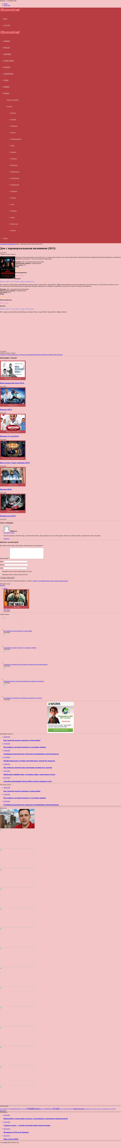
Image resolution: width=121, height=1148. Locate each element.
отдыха (62, 1108)
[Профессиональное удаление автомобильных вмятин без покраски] (13, 679)
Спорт (12, 204)
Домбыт (7, 87)
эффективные (3, 1110)
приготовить (87, 1108)
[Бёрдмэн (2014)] (13, 486)
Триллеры (14, 211)
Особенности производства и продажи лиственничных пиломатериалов (25, 664)
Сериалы (13, 198)
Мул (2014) (7, 610)
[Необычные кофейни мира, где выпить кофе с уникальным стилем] (17, 926)
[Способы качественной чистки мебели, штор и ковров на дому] (17, 946)
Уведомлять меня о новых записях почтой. (15, 574)
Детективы (14, 126)
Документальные (16, 139)
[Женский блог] (10, 11)
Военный (13, 119)
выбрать (5, 1108)
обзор (42, 1108)
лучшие (30, 1108)
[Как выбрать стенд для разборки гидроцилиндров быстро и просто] (17, 1065)
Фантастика (14, 224)
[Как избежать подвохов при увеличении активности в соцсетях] (13, 696)
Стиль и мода (9, 60)
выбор (1, 1108)
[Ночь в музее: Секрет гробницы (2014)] (13, 459)
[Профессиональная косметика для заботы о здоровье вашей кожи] (17, 1025)
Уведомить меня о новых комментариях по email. (17, 571)
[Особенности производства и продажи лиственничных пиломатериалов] (13, 663)
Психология (8, 74)
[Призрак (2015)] (13, 406)
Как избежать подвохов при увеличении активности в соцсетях (23, 698)
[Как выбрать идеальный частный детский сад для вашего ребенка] (17, 1045)
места (37, 1108)
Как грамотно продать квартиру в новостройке (18, 631)
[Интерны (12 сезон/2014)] (13, 432)
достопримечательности (14, 1108)
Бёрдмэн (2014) (6, 489)
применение (99, 1108)
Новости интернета (13, 100)
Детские (13, 132)
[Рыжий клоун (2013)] (13, 512)
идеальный (23, 1108)
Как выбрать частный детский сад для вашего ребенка (20, 647)
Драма (12, 145)
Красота (7, 47)
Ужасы (13, 217)
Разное (6, 93)
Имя (2, 561)
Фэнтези (13, 230)
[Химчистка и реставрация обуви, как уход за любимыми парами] (17, 986)
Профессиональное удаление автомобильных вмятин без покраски (24, 681)
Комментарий (4, 558)
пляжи (66, 1108)
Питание (7, 67)
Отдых (6, 80)
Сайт (1, 568)
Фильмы (9, 106)
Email (2, 565)
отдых (56, 1108)
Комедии (13, 152)
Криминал (14, 158)
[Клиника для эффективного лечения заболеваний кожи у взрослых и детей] (17, 1104)
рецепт (110, 1108)
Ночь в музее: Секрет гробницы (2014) (15, 463)
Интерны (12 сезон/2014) (9, 436)
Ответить (6, 538)
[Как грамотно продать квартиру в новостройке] (13, 629)
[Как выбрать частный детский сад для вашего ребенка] (13, 646)
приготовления (93, 1108)
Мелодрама (14, 165)
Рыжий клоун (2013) (8, 516)
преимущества (78, 1109)
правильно (70, 1108)
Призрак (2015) (6, 409)
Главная (2, 244)
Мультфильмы (15, 178)
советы (114, 1108)
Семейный (14, 191)
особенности (48, 1109)
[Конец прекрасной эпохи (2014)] (13, 379)
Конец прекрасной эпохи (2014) (12, 383)
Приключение (15, 184)
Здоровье (7, 54)
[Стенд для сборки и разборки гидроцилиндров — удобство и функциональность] (17, 1084)
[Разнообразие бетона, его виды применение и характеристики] (17, 1005)
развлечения (105, 1108)
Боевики (13, 113)
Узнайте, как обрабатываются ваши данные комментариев (50, 581)
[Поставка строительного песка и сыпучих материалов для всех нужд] (17, 966)
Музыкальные (15, 171)
